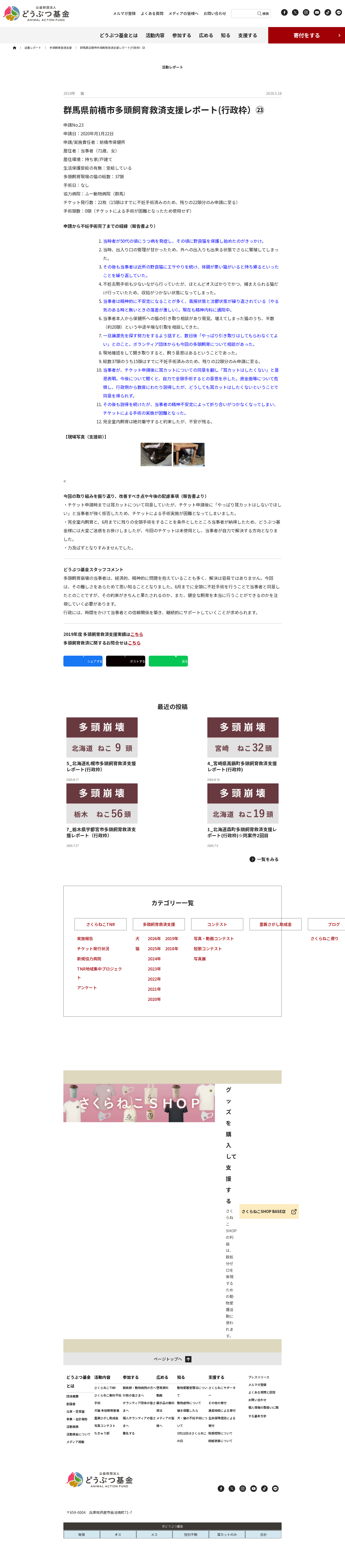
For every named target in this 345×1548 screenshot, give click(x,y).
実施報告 (85, 938)
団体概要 (72, 1396)
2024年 (154, 959)
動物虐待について (189, 1403)
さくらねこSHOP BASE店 (264, 1211)
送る (185, 661)
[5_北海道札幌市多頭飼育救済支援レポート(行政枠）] (102, 750)
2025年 (154, 948)
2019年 (171, 938)
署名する (129, 1433)
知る (226, 35)
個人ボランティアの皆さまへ (139, 1422)
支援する (247, 35)
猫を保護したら (187, 1410)
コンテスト (217, 924)
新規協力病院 (89, 959)
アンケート (87, 987)
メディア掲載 (75, 1442)
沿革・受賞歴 (75, 1411)
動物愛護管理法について (192, 1391)
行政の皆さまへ (133, 1395)
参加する (181, 35)
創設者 (71, 1404)
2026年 (154, 938)
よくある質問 (152, 13)
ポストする (137, 661)
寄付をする (306, 35)
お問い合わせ (215, 13)
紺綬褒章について (220, 1441)
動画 (159, 1395)
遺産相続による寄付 (222, 1410)
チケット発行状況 (93, 948)
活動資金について (78, 1434)
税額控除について (220, 1433)
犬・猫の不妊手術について (192, 1422)
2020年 (154, 999)
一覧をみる (268, 859)
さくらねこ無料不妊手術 (107, 1399)
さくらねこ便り (324, 938)
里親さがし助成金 (275, 924)
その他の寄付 (217, 1403)
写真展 (200, 959)
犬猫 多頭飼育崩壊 (106, 1410)
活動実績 (72, 1426)
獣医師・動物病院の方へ (139, 1387)
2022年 (154, 979)
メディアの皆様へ (183, 13)
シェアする (95, 661)
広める (206, 35)
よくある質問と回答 (262, 1392)
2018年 (171, 948)
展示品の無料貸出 (165, 1406)
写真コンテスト (104, 1425)
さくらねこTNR (100, 924)
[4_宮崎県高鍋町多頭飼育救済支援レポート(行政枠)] (243, 750)
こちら (136, 634)
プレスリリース (258, 1377)
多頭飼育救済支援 (159, 924)
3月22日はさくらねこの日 (192, 1437)
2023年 (154, 969)
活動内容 (155, 35)
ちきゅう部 (101, 1433)
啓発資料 (162, 1387)
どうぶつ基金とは (119, 35)
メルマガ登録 (124, 13)
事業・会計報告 (77, 1419)
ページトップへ (168, 1359)
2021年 (154, 989)
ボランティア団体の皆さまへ (139, 1406)
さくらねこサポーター (222, 1391)
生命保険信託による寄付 (222, 1422)
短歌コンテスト (208, 948)
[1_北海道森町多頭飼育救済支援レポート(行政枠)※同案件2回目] (243, 816)
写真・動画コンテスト (214, 938)
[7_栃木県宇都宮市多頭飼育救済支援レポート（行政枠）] (102, 816)
